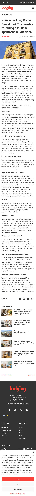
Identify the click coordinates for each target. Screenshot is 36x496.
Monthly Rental (5, 433)
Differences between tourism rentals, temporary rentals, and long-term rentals (24, 342)
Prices (21, 433)
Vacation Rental (6, 430)
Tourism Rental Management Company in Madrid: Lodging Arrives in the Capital (22, 322)
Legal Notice (21, 493)
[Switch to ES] (7, 415)
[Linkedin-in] (27, 410)
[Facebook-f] (9, 410)
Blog (20, 435)
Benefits (3, 435)
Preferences (18, 489)
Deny (18, 484)
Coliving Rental (5, 427)
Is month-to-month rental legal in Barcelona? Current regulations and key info (24, 363)
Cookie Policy (13, 493)
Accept (18, 479)
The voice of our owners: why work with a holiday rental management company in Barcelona (24, 353)
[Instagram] (15, 410)
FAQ (20, 430)
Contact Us (22, 438)
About (21, 427)
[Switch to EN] (4, 415)
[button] (33, 452)
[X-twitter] (21, 410)
